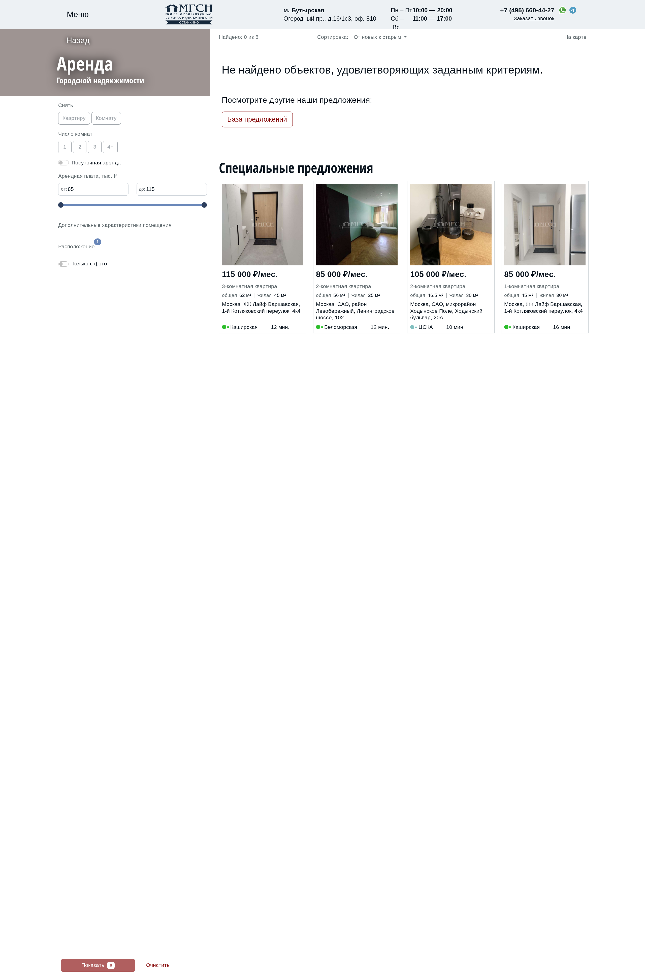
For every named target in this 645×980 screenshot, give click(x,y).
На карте (575, 37)
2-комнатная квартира (343, 286)
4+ (110, 147)
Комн (106, 118)
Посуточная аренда (96, 163)
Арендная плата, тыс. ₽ (87, 176)
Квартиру (74, 118)
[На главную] (189, 14)
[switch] (63, 162)
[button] (133, 70)
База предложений (257, 119)
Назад (78, 40)
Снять (65, 105)
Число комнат (75, 134)
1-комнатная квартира (531, 286)
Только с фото (89, 264)
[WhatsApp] (562, 10)
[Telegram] (572, 10)
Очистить (158, 965)
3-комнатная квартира (249, 286)
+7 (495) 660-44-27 (527, 10)
